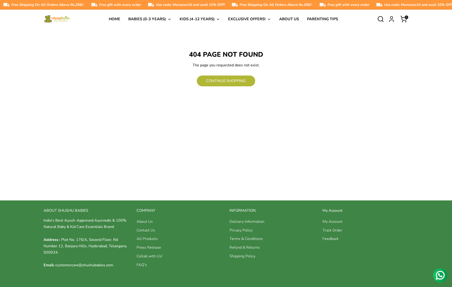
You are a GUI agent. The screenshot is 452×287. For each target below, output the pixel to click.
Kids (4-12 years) (198, 19)
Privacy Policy (241, 230)
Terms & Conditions (246, 238)
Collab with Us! (149, 256)
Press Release (149, 247)
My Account (333, 221)
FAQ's (142, 264)
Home (114, 19)
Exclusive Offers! (247, 19)
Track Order (332, 230)
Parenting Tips (322, 19)
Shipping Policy (242, 256)
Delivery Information (247, 221)
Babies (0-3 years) (147, 19)
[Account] (391, 19)
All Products (147, 238)
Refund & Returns (245, 247)
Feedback (331, 238)
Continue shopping (226, 81)
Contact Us (146, 230)
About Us (289, 19)
